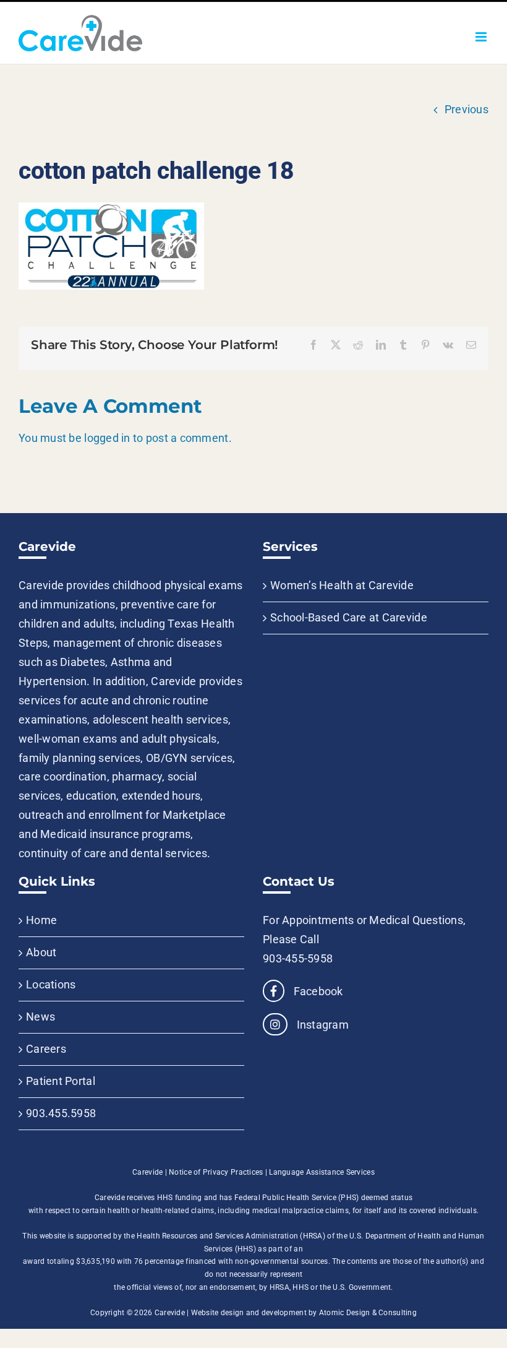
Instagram (321, 1024)
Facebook (317, 991)
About (41, 952)
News (40, 1016)
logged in (107, 437)
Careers (46, 1048)
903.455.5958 (61, 1113)
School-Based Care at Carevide (348, 617)
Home (41, 920)
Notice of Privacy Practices (216, 1172)
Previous (466, 109)
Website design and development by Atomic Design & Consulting (304, 1312)
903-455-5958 (298, 958)
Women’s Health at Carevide (342, 585)
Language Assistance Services (322, 1172)
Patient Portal (60, 1080)
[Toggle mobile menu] (481, 36)
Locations (50, 984)
